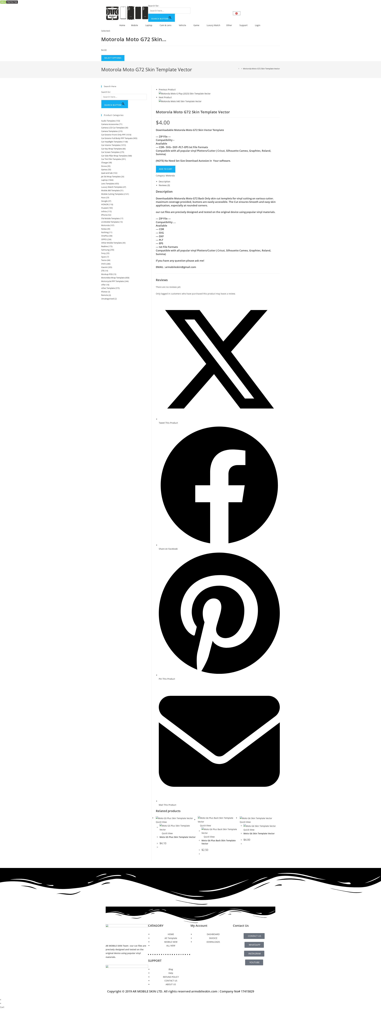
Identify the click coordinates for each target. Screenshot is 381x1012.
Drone (104, 166)
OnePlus (105, 235)
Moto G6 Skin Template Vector (259, 833)
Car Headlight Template (111, 141)
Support (243, 25)
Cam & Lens (165, 25)
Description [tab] (164, 181)
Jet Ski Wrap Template (110, 176)
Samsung (105, 249)
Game (196, 25)
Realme (104, 246)
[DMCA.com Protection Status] (9, 1)
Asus (103, 197)
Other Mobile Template (111, 242)
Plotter (104, 291)
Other (229, 25)
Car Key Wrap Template (111, 148)
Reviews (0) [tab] (164, 185)
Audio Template (108, 120)
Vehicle (182, 25)
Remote (104, 295)
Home (122, 25)
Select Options (112, 58)
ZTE (102, 270)
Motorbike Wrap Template (113, 277)
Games (104, 169)
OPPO (104, 239)
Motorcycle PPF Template (112, 281)
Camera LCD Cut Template (112, 127)
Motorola (170, 175)
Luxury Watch (213, 25)
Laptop (148, 25)
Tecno (104, 260)
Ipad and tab (107, 173)
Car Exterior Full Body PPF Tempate (116, 138)
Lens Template (107, 183)
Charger (104, 162)
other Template (108, 288)
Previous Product (167, 89)
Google (104, 201)
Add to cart (165, 169)
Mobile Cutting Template (112, 194)
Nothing (104, 232)
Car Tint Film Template (111, 159)
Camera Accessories (110, 124)
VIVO (103, 263)
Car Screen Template (110, 152)
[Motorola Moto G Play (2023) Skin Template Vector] (185, 93)
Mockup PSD (107, 274)
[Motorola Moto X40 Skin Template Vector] (180, 101)
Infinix (104, 211)
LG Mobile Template (110, 222)
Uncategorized (107, 298)
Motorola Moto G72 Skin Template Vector (261, 68)
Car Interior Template (110, 145)
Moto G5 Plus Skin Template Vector (178, 837)
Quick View (167, 833)
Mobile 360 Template (110, 190)
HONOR (104, 204)
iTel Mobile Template (110, 218)
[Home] (236, 68)
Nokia (103, 229)
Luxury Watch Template (111, 187)
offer (103, 284)
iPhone (104, 215)
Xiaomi (104, 267)
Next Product (165, 97)
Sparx (103, 256)
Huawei (104, 208)
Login (257, 25)
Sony (103, 253)
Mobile (134, 25)
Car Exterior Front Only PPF (113, 134)
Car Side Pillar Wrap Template (114, 155)
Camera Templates (109, 131)
